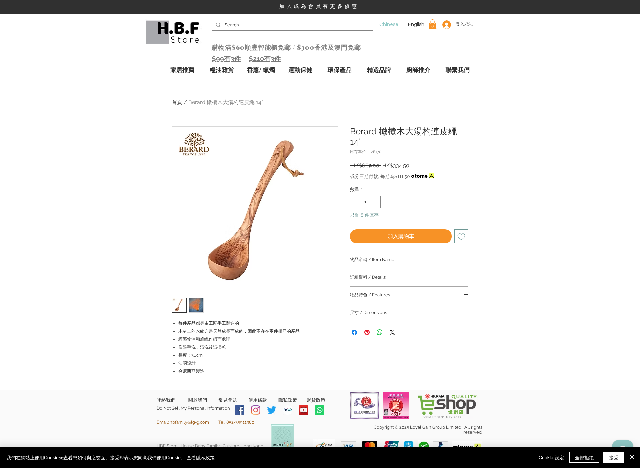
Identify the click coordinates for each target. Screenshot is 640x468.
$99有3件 (226, 59)
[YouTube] (303, 410)
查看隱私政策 (201, 457)
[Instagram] (255, 410)
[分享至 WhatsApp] (380, 332)
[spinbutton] (365, 202)
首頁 (177, 102)
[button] (432, 24)
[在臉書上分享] (354, 332)
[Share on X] (392, 332)
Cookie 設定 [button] (551, 457)
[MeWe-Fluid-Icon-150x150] (287, 410)
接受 (613, 457)
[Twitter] (271, 410)
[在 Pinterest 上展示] (367, 332)
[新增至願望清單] (461, 236)
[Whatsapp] (319, 410)
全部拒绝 (584, 457)
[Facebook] (239, 410)
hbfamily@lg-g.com (189, 422)
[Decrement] (355, 202)
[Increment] (375, 202)
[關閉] (632, 457)
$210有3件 (265, 59)
